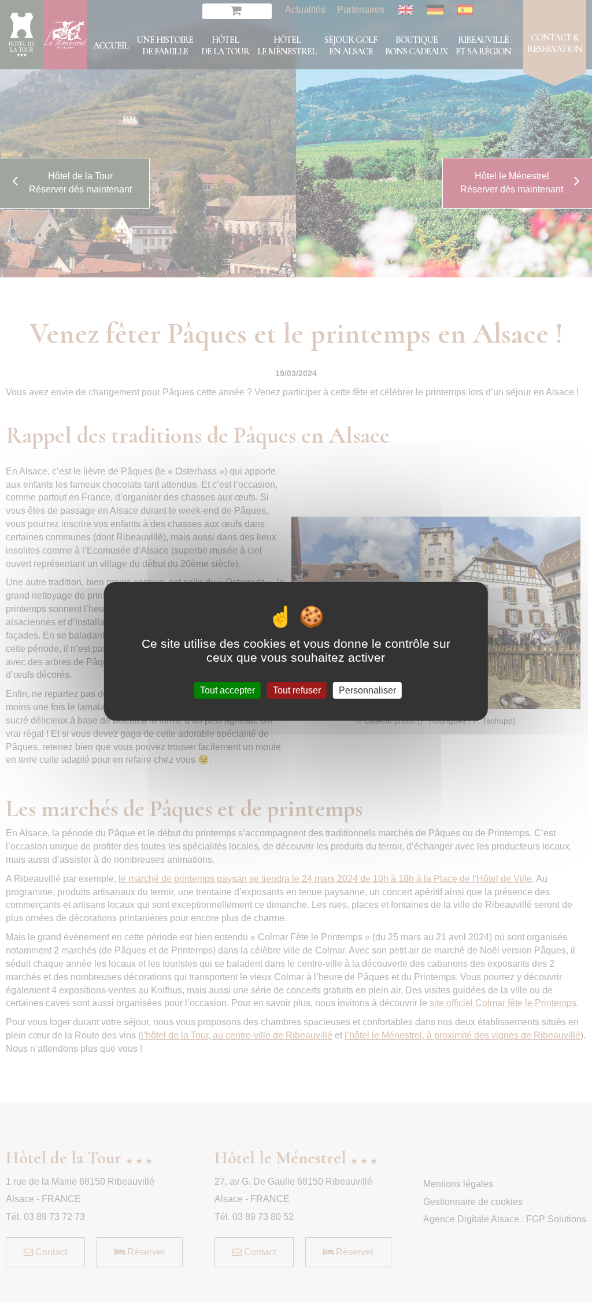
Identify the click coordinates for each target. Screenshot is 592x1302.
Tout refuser (297, 690)
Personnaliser (367, 690)
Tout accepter (227, 690)
